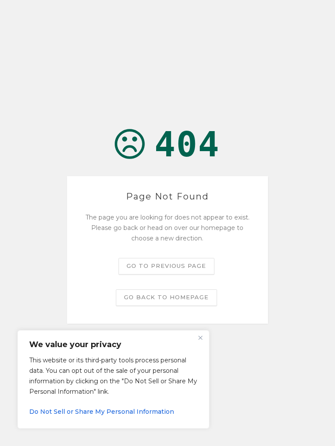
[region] (113, 379)
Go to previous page (166, 266)
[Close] (200, 337)
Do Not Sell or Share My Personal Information (101, 412)
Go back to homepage (166, 297)
